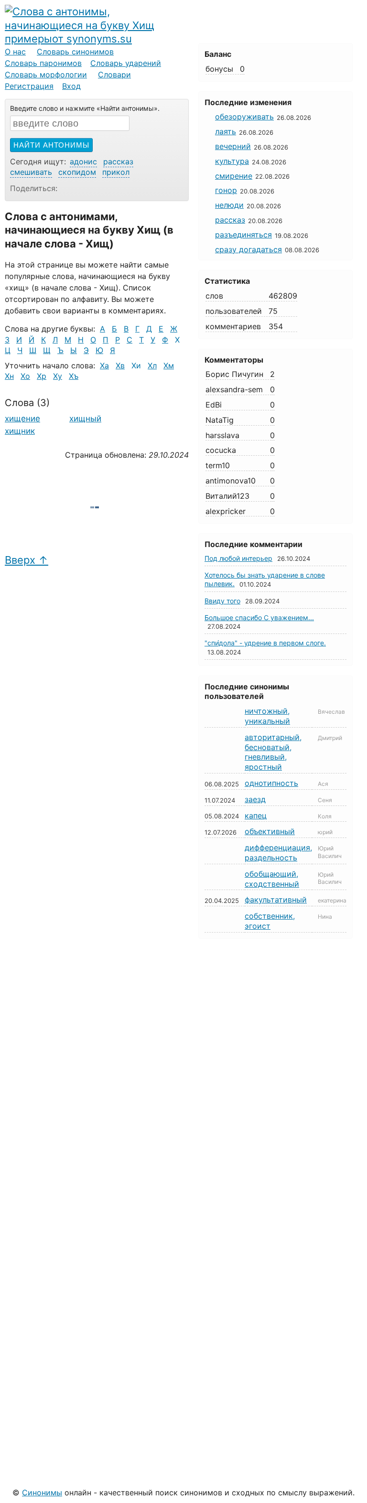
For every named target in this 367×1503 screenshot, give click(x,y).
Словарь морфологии (46, 74)
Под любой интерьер (238, 558)
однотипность (271, 783)
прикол (116, 172)
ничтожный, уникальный (267, 716)
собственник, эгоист (270, 921)
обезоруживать (244, 116)
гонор (226, 190)
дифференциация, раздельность (278, 852)
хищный (85, 418)
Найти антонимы (51, 145)
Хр (41, 376)
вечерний (233, 146)
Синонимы (42, 1492)
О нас (15, 51)
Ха (104, 365)
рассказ (118, 161)
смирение (233, 176)
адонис (83, 161)
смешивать (31, 172)
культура (232, 161)
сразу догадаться (248, 249)
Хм (168, 365)
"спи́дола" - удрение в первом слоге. (265, 643)
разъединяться (243, 234)
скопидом (77, 172)
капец (256, 815)
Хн (9, 376)
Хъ (73, 376)
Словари (114, 74)
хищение (22, 418)
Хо (25, 376)
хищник (20, 431)
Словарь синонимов (75, 51)
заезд (255, 799)
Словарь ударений (125, 63)
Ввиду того (222, 601)
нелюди (229, 205)
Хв (120, 365)
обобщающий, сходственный (272, 879)
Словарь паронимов (43, 63)
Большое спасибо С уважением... (259, 617)
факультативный (276, 899)
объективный (270, 831)
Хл (152, 365)
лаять (225, 131)
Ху (57, 376)
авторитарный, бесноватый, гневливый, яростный (273, 752)
